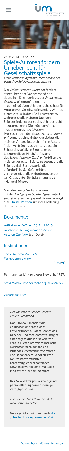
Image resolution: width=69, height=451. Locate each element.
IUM (58, 262)
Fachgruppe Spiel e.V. (17, 258)
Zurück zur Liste (15, 295)
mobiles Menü (10, 10)
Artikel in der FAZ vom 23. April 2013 (28, 225)
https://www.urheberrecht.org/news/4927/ (34, 283)
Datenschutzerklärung (35, 443)
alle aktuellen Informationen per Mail (32, 415)
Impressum (58, 443)
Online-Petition (21, 202)
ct (63, 262)
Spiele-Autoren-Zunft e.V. (20, 254)
